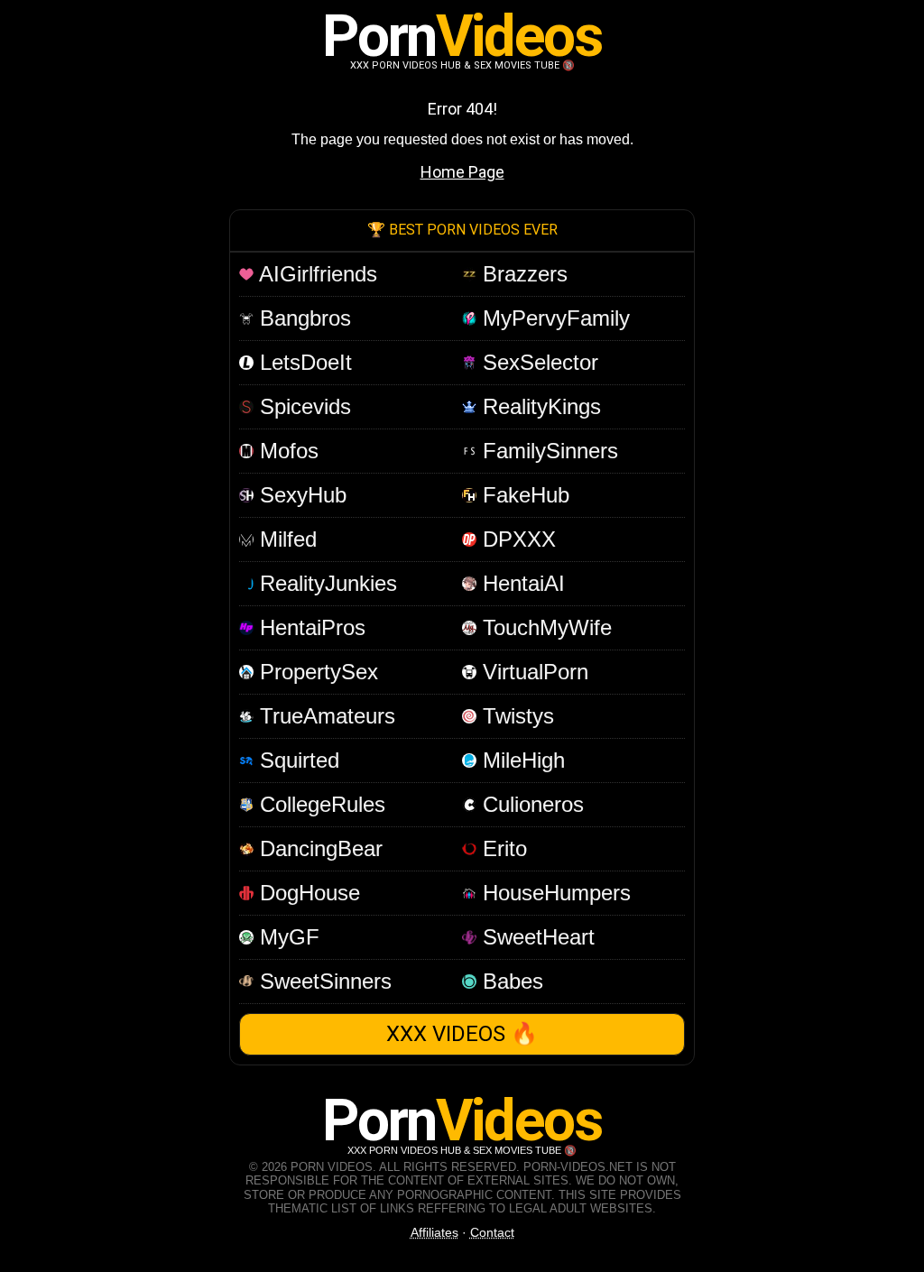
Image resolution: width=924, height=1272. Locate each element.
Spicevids (302, 406)
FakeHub (522, 495)
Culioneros (530, 804)
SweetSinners (323, 981)
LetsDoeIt (303, 362)
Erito (501, 848)
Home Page (462, 171)
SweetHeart (535, 937)
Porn (461, 36)
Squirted (296, 760)
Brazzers (522, 274)
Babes (509, 981)
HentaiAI (520, 583)
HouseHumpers (553, 892)
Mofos (286, 450)
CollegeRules (319, 804)
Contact (492, 1232)
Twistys (515, 716)
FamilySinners (547, 450)
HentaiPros (309, 627)
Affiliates (434, 1232)
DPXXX (516, 539)
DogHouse (307, 892)
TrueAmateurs (324, 716)
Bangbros (302, 318)
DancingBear (318, 848)
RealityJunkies (325, 583)
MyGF (286, 937)
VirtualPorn (532, 671)
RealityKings (538, 406)
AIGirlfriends (315, 274)
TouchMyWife (544, 627)
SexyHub (300, 495)
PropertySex (316, 671)
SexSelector (537, 362)
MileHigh (520, 760)
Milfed (285, 539)
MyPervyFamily (553, 318)
